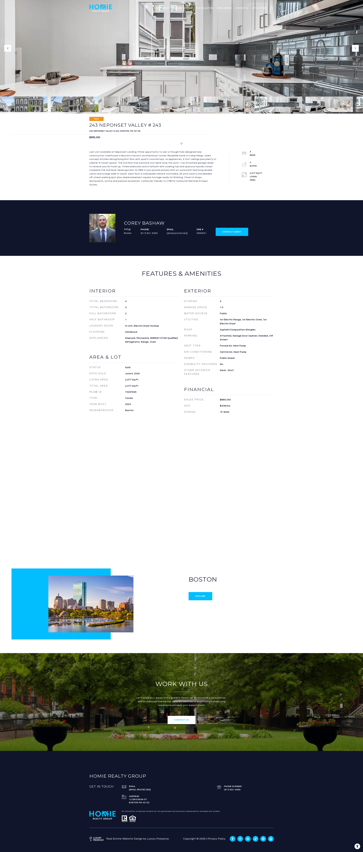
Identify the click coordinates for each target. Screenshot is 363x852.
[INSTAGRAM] (240, 839)
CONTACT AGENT (231, 232)
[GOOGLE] (263, 839)
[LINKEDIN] (248, 839)
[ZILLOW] (271, 839)
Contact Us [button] (181, 720)
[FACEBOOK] (232, 839)
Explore (200, 596)
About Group (161, 8)
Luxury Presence (158, 838)
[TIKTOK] (255, 839)
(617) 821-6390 (149, 233)
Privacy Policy (216, 838)
